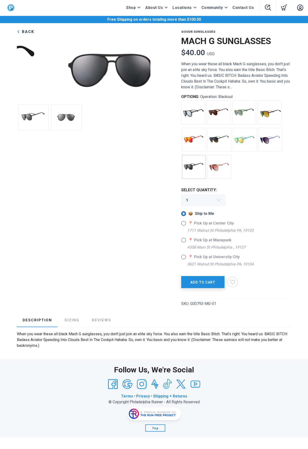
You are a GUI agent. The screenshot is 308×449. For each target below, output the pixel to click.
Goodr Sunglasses (198, 31)
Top (155, 428)
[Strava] (155, 384)
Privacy (143, 396)
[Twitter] (181, 384)
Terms (127, 396)
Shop (131, 7)
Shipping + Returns (170, 396)
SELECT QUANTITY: (199, 190)
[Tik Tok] (167, 384)
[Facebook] (113, 384)
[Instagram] (142, 384)
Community (212, 7)
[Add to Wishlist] (232, 282)
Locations (182, 7)
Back (27, 31)
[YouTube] (195, 384)
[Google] (127, 384)
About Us (154, 7)
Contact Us (243, 7)
